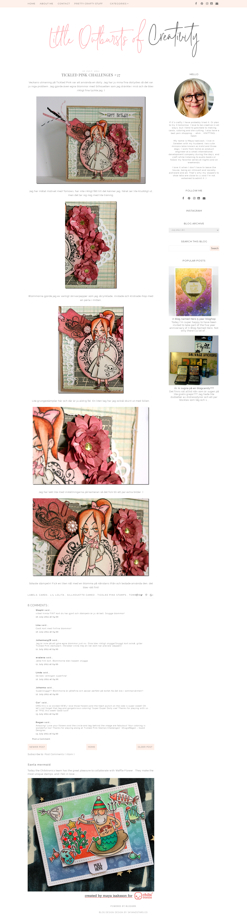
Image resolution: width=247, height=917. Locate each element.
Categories (118, 3)
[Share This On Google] (151, 595)
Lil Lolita (57, 595)
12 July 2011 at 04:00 (47, 679)
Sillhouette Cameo (81, 595)
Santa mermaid (39, 764)
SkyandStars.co (138, 912)
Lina (38, 625)
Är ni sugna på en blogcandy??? (194, 388)
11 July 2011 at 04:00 (47, 649)
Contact (64, 3)
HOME (31, 3)
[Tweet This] (142, 595)
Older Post (145, 747)
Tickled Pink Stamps (112, 595)
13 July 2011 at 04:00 (47, 714)
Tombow (135, 595)
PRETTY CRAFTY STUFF (88, 3)
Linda (39, 672)
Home (91, 747)
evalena (41, 657)
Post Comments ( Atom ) (60, 754)
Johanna (41, 687)
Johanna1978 (44, 640)
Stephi (40, 610)
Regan (40, 722)
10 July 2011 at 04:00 (47, 617)
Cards (43, 595)
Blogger (131, 906)
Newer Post (37, 747)
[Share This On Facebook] (137, 595)
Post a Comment (41, 739)
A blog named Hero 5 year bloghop (194, 319)
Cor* (39, 703)
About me (46, 3)
